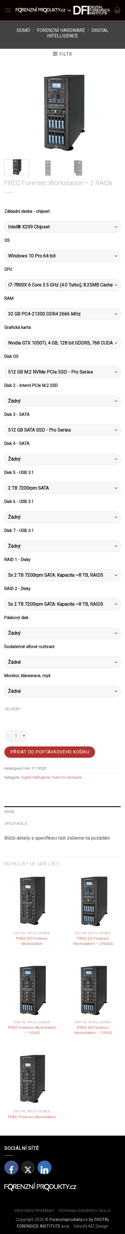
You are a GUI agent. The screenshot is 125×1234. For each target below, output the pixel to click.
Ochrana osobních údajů (84, 1211)
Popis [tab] (9, 812)
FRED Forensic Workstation (32, 1116)
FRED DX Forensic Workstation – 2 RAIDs (93, 941)
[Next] (111, 112)
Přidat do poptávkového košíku (50, 752)
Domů (23, 30)
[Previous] (14, 112)
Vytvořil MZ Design (91, 1226)
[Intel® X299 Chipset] (62, 226)
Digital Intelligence (77, 33)
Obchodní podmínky (34, 1211)
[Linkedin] (44, 1168)
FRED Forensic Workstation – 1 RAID (32, 1030)
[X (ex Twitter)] (28, 1168)
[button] (7, 10)
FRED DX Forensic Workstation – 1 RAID (93, 1030)
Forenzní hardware (61, 30)
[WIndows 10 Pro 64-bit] (62, 256)
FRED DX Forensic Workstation (32, 941)
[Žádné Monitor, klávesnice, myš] (62, 691)
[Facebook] (11, 1168)
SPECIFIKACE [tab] (15, 823)
